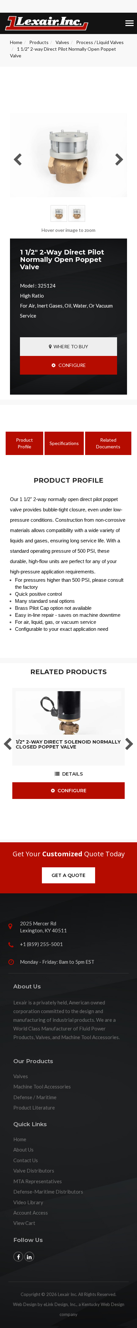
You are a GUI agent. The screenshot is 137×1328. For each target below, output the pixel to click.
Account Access (30, 1213)
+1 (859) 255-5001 (41, 944)
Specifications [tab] (64, 443)
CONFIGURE (71, 365)
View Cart (24, 1223)
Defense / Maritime (35, 1097)
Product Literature (34, 1107)
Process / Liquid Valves (100, 42)
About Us (23, 1150)
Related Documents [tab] (108, 443)
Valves (62, 42)
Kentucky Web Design (103, 1304)
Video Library (28, 1202)
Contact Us (25, 1160)
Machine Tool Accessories (42, 1086)
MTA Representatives (37, 1181)
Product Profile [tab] (24, 443)
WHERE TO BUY (70, 346)
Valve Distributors (33, 1171)
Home (16, 42)
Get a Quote (68, 875)
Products (39, 42)
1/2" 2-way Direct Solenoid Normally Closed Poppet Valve (68, 744)
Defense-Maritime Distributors (48, 1192)
